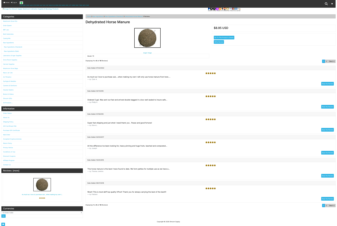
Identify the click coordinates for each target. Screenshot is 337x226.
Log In (14, 2)
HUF (41, 5)
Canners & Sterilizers (10, 85)
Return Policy (7, 143)
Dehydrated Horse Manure (134, 16)
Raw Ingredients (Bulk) (11, 51)
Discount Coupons (9, 156)
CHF (47, 5)
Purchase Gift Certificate (11, 130)
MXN (63, 5)
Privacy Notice (8, 147)
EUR (21, 5)
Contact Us (7, 165)
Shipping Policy (8, 122)
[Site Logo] (57, 9)
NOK (50, 5)
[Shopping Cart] (332, 4)
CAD (27, 5)
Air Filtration (7, 77)
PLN (53, 5)
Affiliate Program (8, 160)
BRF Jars (6, 30)
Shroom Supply (175, 221)
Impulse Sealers (8, 90)
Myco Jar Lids (8, 73)
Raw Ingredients (98, 16)
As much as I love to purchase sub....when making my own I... (42, 194)
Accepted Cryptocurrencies (12, 139)
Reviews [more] (11, 170)
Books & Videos (8, 94)
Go (3, 216)
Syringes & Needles (9, 81)
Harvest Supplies (8, 64)
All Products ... (8, 103)
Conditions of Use (9, 152)
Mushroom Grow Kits (10, 21)
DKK (37, 5)
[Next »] (332, 61)
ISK (44, 5)
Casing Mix (7, 38)
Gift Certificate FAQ (9, 126)
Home (7, 2)
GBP (24, 5)
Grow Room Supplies (10, 60)
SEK (60, 5)
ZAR (87, 5)
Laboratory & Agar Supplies (12, 55)
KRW (73, 5)
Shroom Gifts (7, 98)
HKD (67, 5)
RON (56, 5)
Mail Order (6, 135)
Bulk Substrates (8, 34)
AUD (31, 5)
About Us (6, 117)
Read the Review (327, 84)
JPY (70, 5)
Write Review (219, 42)
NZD (84, 5)
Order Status (7, 113)
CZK (34, 5)
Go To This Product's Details (224, 37)
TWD (80, 5)
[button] (326, 4)
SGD (77, 5)
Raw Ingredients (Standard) (114, 16)
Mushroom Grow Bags (10, 68)
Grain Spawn (7, 25)
